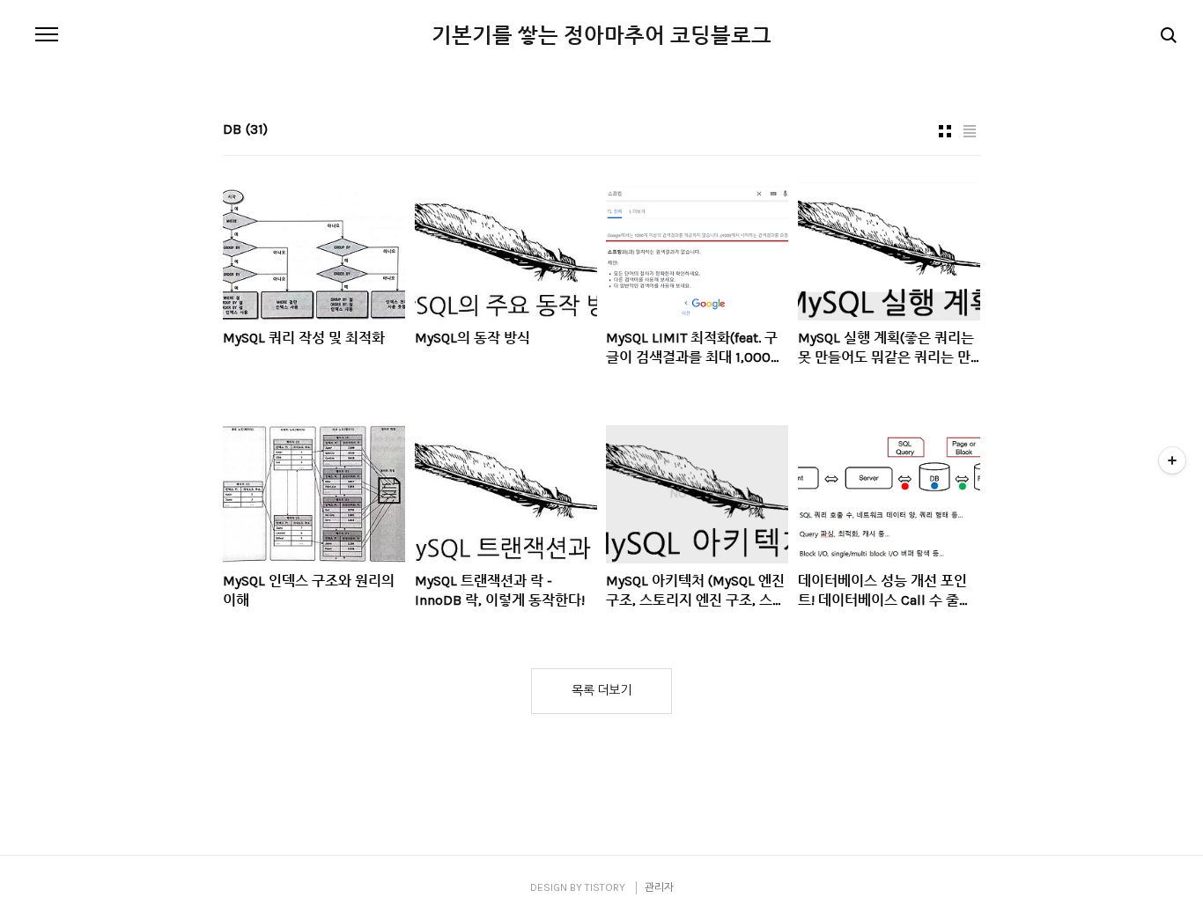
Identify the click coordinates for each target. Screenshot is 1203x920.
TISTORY (605, 887)
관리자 (659, 887)
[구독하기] (1172, 460)
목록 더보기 (601, 690)
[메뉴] (46, 35)
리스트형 (969, 131)
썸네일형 (945, 131)
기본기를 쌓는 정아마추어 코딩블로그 (601, 35)
